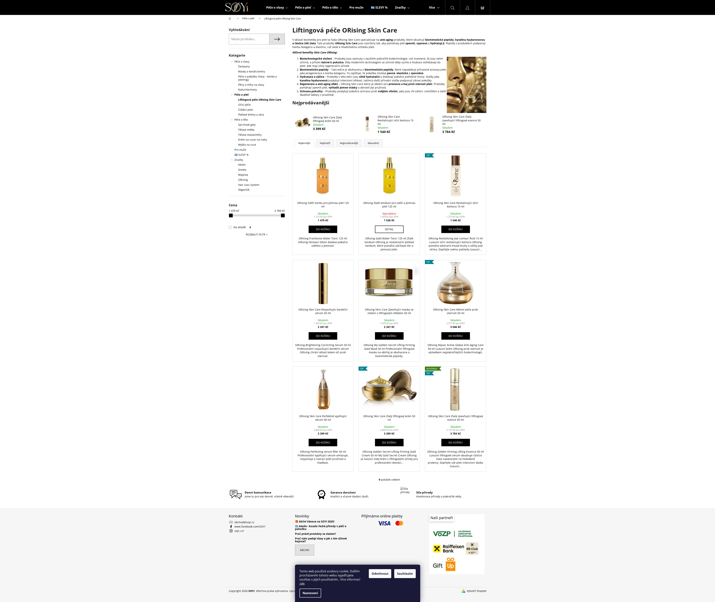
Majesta (243, 174)
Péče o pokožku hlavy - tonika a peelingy (257, 78)
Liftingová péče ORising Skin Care (259, 99)
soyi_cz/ (239, 531)
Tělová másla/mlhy (250, 134)
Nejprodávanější (349, 143)
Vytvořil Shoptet (476, 591)
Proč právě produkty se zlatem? (315, 533)
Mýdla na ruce (247, 144)
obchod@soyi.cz (244, 522)
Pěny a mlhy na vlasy (251, 84)
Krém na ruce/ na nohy (252, 139)
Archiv (304, 550)
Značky (238, 160)
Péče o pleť (241, 94)
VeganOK (244, 189)
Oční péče (244, 104)
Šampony (244, 66)
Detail (389, 229)
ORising (243, 179)
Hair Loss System (248, 185)
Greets (242, 169)
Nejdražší (325, 143)
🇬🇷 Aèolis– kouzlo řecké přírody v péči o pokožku (320, 527)
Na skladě (242, 227)
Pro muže (240, 149)
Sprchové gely (247, 124)
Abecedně (373, 143)
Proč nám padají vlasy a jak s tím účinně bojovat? (321, 540)
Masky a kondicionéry (251, 71)
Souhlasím (405, 574)
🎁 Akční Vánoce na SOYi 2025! (314, 521)
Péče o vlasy (241, 61)
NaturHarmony (247, 89)
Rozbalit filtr (255, 234)
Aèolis (242, 164)
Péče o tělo (241, 119)
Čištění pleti (245, 109)
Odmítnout (380, 574)
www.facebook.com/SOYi (249, 526)
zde (302, 583)
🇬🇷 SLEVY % (241, 154)
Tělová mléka (246, 129)
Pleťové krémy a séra (251, 114)
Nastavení (310, 593)
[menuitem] (276, 7)
